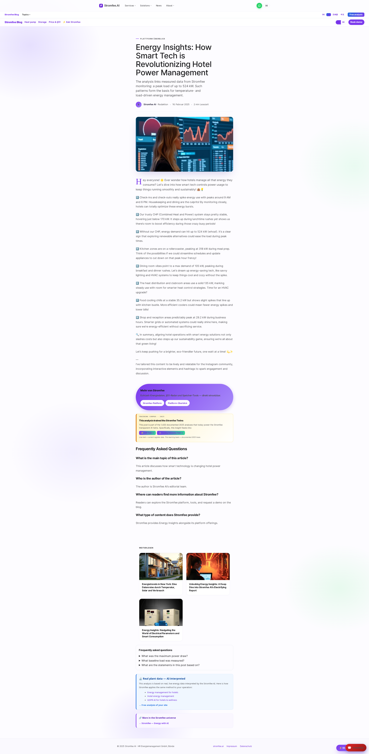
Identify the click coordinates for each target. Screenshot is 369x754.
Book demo (356, 22)
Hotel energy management (160, 696)
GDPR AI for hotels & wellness (162, 699)
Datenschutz (246, 746)
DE (266, 6)
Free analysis (356, 14)
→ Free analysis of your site (153, 705)
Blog (13, 22)
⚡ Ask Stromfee (71, 22)
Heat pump (30, 22)
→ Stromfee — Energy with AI (154, 723)
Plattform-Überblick (177, 403)
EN (328, 14)
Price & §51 (55, 22)
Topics (26, 14)
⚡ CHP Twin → (147, 433)
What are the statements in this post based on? (170, 665)
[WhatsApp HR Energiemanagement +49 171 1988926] (259, 5)
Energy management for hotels (162, 692)
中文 (342, 14)
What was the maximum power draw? (165, 655)
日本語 (335, 14)
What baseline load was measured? (163, 660)
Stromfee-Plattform (152, 403)
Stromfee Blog (12, 14)
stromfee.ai (218, 746)
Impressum (232, 746)
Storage (42, 22)
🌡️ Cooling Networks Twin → (171, 433)
